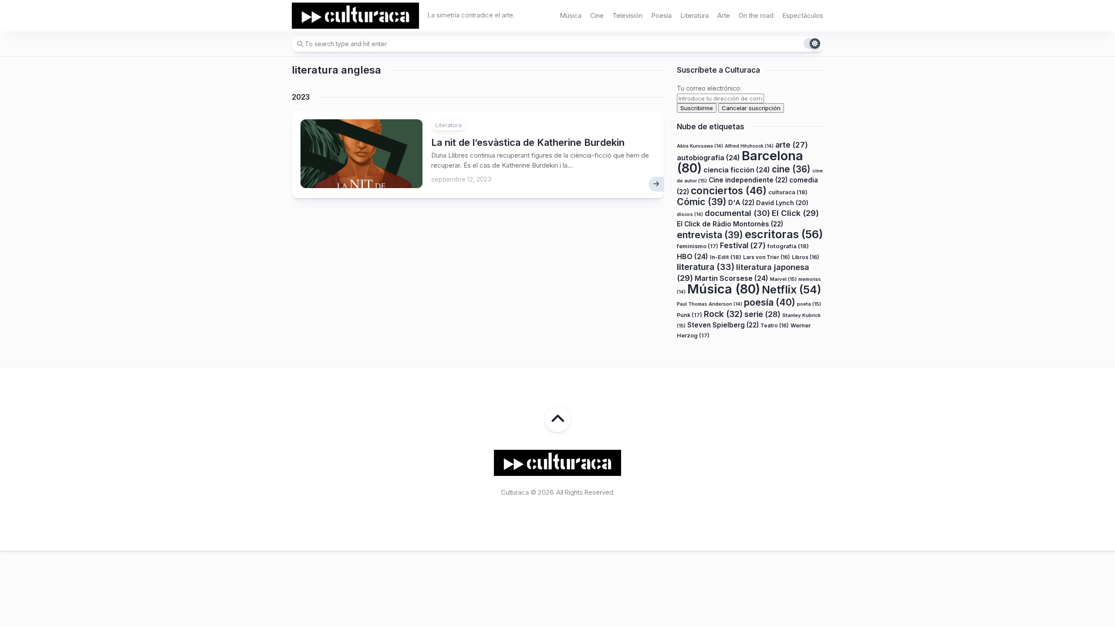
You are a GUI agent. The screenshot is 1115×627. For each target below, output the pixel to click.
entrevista (710, 234)
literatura (705, 267)
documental (737, 213)
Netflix (791, 289)
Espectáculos (802, 15)
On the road (756, 15)
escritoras (784, 234)
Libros (805, 257)
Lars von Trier (766, 257)
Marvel (783, 279)
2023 (301, 97)
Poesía (661, 15)
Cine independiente (748, 180)
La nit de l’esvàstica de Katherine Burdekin (528, 142)
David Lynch (782, 202)
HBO (692, 256)
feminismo (697, 246)
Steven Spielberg (723, 325)
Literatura (694, 15)
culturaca (788, 192)
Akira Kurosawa (700, 146)
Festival (743, 245)
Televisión (627, 15)
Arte (723, 15)
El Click (795, 213)
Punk (689, 315)
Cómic (701, 201)
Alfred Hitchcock (749, 146)
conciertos (729, 191)
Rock (723, 314)
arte (791, 144)
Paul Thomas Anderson (709, 304)
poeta (809, 304)
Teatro (774, 325)
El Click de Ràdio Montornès (730, 224)
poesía (769, 302)
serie (762, 314)
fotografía (788, 246)
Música (570, 15)
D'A (741, 203)
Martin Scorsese (731, 278)
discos (690, 214)
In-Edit (725, 256)
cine (791, 169)
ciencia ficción (736, 169)
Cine (597, 15)
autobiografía (708, 157)
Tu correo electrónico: (709, 88)
